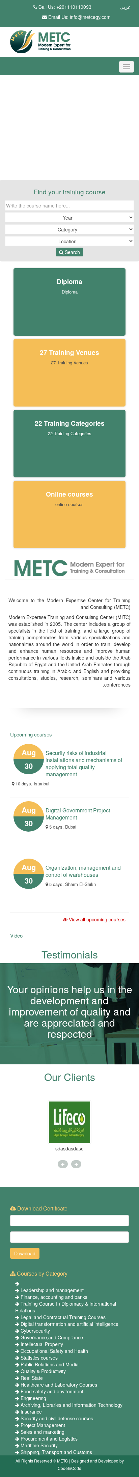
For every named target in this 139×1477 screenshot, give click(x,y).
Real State (32, 1377)
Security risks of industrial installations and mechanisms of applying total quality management (84, 763)
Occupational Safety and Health (54, 1350)
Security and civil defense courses (57, 1418)
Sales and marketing (42, 1431)
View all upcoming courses (96, 919)
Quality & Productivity (43, 1371)
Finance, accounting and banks (54, 1296)
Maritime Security (39, 1445)
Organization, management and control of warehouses (83, 871)
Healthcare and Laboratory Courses (59, 1384)
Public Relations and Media (50, 1364)
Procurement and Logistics (49, 1438)
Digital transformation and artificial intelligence (69, 1323)
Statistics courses (39, 1357)
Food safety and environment (52, 1391)
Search (71, 252)
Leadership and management (52, 1290)
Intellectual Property (42, 1344)
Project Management (43, 1425)
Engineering (33, 1398)
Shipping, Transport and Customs (56, 1452)
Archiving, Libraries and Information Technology (71, 1404)
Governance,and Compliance (52, 1337)
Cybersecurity (35, 1330)
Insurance (31, 1411)
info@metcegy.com (90, 16)
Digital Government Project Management (78, 813)
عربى (125, 6)
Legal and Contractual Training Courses (63, 1317)
